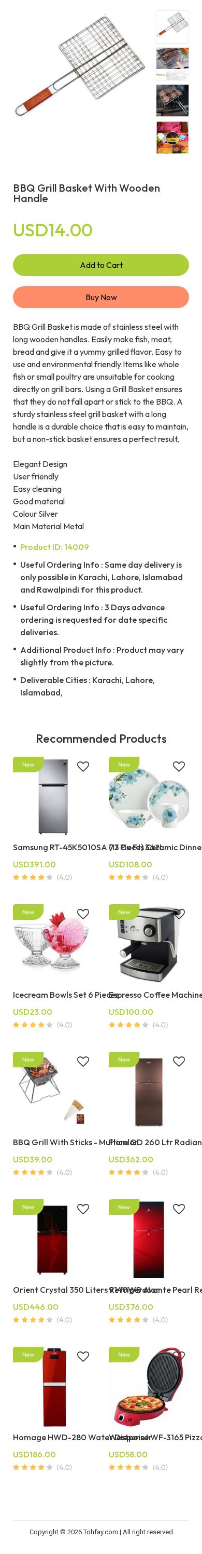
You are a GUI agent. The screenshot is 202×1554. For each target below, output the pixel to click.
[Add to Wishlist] (83, 767)
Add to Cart (101, 265)
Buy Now (101, 297)
